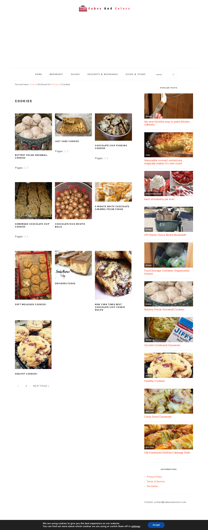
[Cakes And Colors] (104, 13)
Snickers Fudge (65, 283)
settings (135, 526)
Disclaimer (152, 486)
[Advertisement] (104, 44)
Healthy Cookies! (26, 374)
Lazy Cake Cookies (67, 141)
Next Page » (41, 386)
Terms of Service (156, 481)
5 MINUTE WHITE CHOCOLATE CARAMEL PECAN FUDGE (112, 207)
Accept (156, 524)
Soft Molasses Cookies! (30, 304)
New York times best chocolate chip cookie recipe (110, 307)
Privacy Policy (154, 476)
